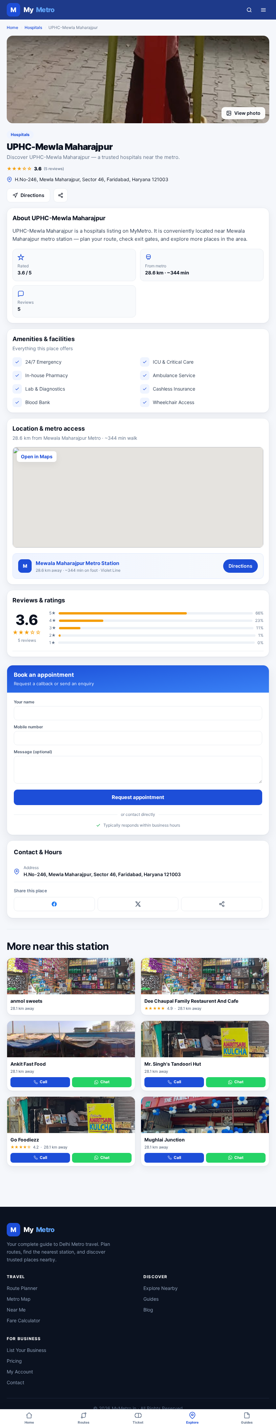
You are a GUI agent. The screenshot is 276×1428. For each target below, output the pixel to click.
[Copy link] (221, 904)
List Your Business (26, 1350)
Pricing (14, 1361)
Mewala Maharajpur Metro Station (77, 563)
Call (43, 1082)
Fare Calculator (23, 1320)
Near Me (16, 1310)
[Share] (61, 195)
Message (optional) (33, 751)
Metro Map (19, 1299)
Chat (104, 1082)
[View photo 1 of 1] (138, 79)
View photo (247, 113)
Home (12, 27)
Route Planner (22, 1288)
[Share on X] (138, 904)
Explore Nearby (160, 1288)
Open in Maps (37, 456)
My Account (20, 1371)
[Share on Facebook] (54, 904)
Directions (32, 195)
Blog (148, 1310)
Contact (15, 1382)
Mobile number (28, 726)
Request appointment (138, 797)
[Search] (249, 10)
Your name (24, 701)
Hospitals (33, 27)
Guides (151, 1299)
